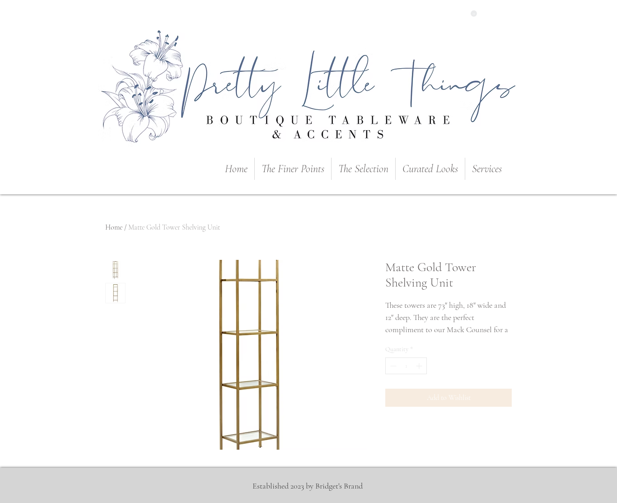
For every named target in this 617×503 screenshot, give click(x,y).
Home (113, 227)
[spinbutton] (406, 366)
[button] (474, 13)
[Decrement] (392, 366)
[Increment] (419, 366)
